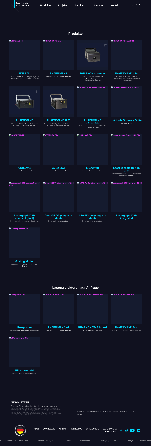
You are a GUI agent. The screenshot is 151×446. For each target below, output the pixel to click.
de (137, 5)
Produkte (45, 5)
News (36, 429)
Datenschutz (92, 429)
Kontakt (115, 5)
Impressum (76, 429)
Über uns (98, 5)
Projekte (62, 5)
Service (79, 5)
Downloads (49, 429)
